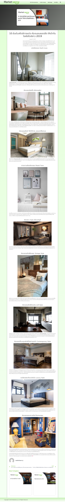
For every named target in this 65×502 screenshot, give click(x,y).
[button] (60, 2)
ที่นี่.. (32, 456)
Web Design (50, 2)
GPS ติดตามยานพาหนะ (34, 2)
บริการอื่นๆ (56, 2)
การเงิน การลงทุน (43, 2)
